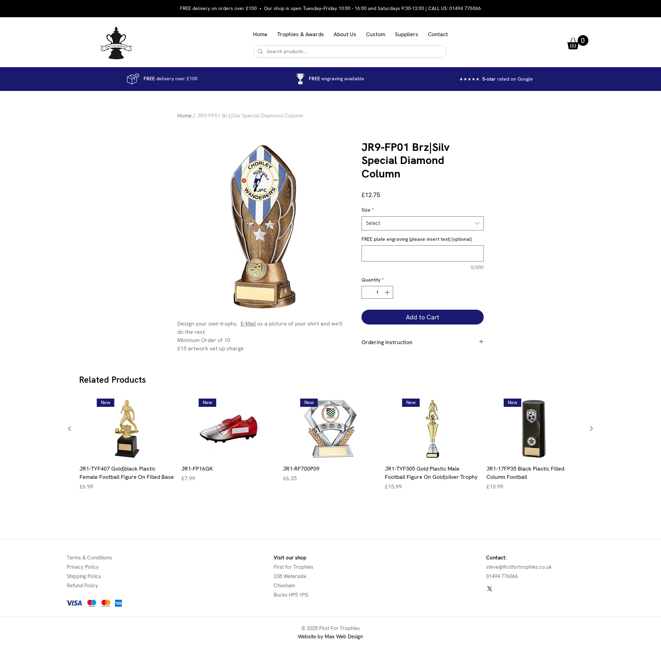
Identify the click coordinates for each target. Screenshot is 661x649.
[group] (330, 448)
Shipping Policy (84, 576)
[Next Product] (591, 428)
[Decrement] (367, 292)
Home (184, 115)
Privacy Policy (83, 567)
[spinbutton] (377, 292)
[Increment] (388, 292)
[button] (300, 34)
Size (367, 210)
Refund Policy (82, 585)
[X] (489, 588)
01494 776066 (465, 8)
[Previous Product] (69, 428)
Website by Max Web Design (330, 636)
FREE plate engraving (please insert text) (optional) (416, 239)
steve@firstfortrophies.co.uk (519, 567)
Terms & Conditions (89, 557)
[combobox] (422, 223)
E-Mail (248, 323)
